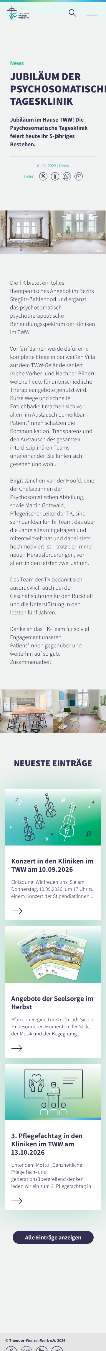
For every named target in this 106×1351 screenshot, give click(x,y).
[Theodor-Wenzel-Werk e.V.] (18, 13)
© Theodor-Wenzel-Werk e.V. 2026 (35, 1340)
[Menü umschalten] (92, 12)
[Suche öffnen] (74, 15)
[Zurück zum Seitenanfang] (96, 1341)
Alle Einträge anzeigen (53, 1237)
